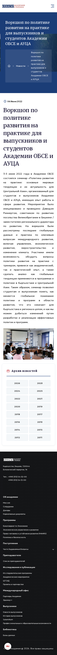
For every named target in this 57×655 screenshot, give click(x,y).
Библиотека (9, 629)
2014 (17, 429)
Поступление (10, 543)
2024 (17, 391)
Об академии (10, 497)
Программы (9, 520)
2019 (39, 406)
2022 (17, 398)
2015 (39, 422)
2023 (40, 391)
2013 (39, 429)
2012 (17, 437)
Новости (20, 66)
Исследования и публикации (19, 567)
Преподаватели (12, 555)
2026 (17, 383)
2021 (39, 398)
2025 (40, 383)
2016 (17, 422)
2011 (39, 437)
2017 (39, 414)
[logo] (12, 459)
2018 (17, 414)
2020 (17, 406)
